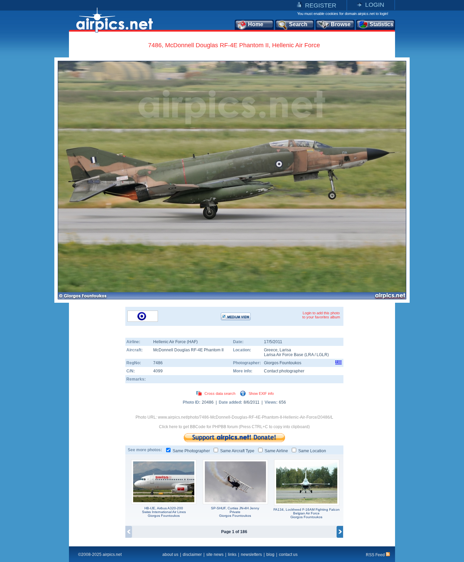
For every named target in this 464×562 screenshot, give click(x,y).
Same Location (312, 451)
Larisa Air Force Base (283, 354)
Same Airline (276, 451)
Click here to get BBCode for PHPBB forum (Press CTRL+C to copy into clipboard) (234, 426)
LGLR (322, 354)
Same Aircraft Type (237, 451)
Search (298, 24)
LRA (310, 354)
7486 (158, 363)
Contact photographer (284, 371)
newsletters (251, 554)
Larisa (285, 350)
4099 (158, 371)
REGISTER (320, 5)
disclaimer (192, 554)
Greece (271, 350)
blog (270, 554)
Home (255, 24)
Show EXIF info (261, 393)
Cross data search (219, 393)
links (232, 554)
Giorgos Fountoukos (282, 363)
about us (170, 554)
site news (215, 554)
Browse (341, 24)
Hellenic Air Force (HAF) (175, 341)
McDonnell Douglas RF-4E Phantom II (188, 350)
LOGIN (374, 4)
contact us (288, 554)
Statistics (381, 24)
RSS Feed (376, 554)
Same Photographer (191, 451)
